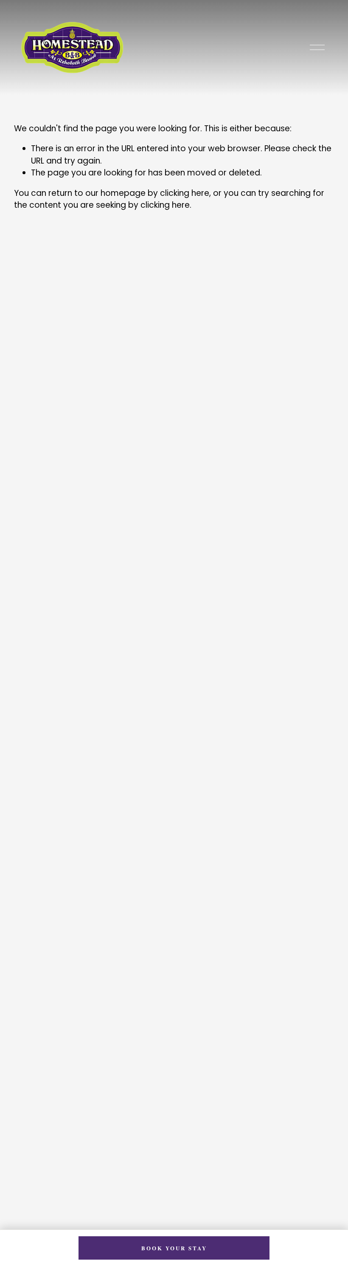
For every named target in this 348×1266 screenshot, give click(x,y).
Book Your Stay (174, 1248)
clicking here (184, 193)
